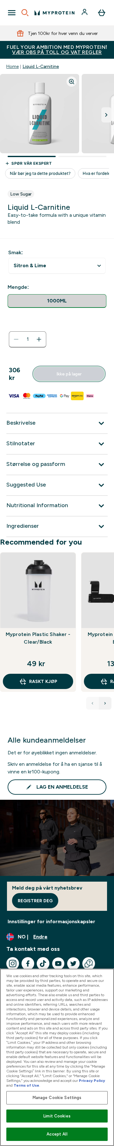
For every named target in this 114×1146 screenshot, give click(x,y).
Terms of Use (26, 1085)
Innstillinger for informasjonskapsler (51, 921)
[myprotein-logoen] (54, 12)
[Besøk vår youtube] (58, 963)
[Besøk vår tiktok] (43, 963)
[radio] (57, 301)
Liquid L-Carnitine (40, 66)
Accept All (57, 1134)
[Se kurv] (101, 12)
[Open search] (25, 12)
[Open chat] (88, 963)
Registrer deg (35, 900)
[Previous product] (92, 703)
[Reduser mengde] (16, 339)
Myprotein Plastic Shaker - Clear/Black (38, 638)
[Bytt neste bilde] (106, 115)
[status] (27, 339)
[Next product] (105, 703)
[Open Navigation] (12, 12)
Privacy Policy (92, 1080)
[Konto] (85, 12)
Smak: (15, 252)
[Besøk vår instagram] (12, 963)
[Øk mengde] (39, 339)
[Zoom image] (71, 81)
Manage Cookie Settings (57, 1097)
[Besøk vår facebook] (28, 963)
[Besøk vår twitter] (73, 963)
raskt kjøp (43, 681)
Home (12, 66)
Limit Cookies (57, 1116)
